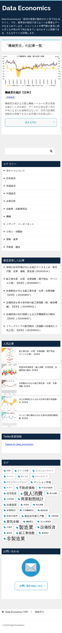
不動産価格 (27, 487)
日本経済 (10, 97)
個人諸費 (53, 493)
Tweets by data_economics (19, 444)
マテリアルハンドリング (17, 482)
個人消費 (33, 493)
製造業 (26, 527)
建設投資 (44, 510)
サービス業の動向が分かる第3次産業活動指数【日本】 (38, 416)
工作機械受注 (28, 510)
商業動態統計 (32, 499)
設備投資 (48, 527)
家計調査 (39, 505)
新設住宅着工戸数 (34, 516)
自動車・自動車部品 (16, 208)
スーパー (10, 476)
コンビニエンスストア (44, 471)
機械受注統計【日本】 (18, 92)
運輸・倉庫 (12, 239)
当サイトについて (15, 170)
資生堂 (9, 533)
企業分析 (11, 201)
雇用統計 (45, 533)
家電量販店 (11, 510)
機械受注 (29, 521)
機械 (8, 216)
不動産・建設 (13, 247)
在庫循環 (12, 504)
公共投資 (10, 499)
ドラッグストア (41, 476)
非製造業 (16, 538)
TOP (16, 612)
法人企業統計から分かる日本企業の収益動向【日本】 (38, 400)
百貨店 (9, 527)
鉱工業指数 (27, 533)
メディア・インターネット (20, 224)
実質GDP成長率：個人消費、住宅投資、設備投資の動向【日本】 (38, 368)
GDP (9, 471)
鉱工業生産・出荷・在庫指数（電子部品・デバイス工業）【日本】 (38, 352)
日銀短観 (55, 516)
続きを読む (31, 122)
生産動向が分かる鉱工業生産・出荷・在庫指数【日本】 (38, 384)
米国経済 (11, 186)
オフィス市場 (23, 471)
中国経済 (11, 193)
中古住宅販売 (47, 488)
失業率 (26, 505)
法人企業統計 (45, 521)
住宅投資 (12, 493)
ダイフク (24, 476)
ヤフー (9, 488)
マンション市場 (42, 482)
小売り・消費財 (14, 231)
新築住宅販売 (12, 516)
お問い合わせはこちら (31, 585)
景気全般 (13, 521)
